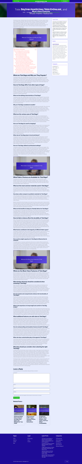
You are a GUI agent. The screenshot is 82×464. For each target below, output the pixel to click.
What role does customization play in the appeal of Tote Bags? (24, 71)
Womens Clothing (56, 73)
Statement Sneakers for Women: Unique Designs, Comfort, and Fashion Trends (47, 452)
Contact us (39, 2)
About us (43, 2)
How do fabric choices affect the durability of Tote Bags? (23, 62)
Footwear (54, 69)
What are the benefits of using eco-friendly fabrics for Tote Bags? (24, 61)
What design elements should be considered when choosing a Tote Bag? (25, 66)
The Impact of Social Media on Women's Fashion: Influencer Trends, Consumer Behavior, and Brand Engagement (60, 23)
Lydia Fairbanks (56, 44)
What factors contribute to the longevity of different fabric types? (24, 63)
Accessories (29, 12)
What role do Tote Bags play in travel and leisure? (22, 56)
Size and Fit (55, 70)
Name (14, 384)
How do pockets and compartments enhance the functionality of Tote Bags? (26, 67)
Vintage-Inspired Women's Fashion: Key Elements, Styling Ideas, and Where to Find (60, 29)
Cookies (29, 441)
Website (14, 391)
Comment (15, 372)
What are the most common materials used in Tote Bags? (23, 59)
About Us (15, 440)
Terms (29, 440)
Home (24, 12)
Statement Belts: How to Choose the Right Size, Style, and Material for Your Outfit (18, 420)
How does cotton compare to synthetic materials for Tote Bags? (24, 60)
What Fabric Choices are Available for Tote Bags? (22, 58)
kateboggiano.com (41, 1)
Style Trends (55, 72)
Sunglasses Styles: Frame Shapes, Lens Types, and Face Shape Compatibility (43, 420)
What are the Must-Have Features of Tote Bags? (22, 65)
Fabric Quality (55, 67)
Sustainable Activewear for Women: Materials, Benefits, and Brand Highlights (48, 444)
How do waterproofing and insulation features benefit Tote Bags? (24, 70)
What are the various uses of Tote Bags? (21, 54)
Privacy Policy (30, 438)
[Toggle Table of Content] (35, 49)
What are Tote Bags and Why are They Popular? (21, 50)
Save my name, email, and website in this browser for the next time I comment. (28, 395)
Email (14, 388)
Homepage (65, 1)
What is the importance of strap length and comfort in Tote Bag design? (25, 68)
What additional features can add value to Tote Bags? (22, 69)
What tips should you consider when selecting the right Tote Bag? (24, 72)
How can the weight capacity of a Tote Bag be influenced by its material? (25, 64)
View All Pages (16, 1)
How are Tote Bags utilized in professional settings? (23, 57)
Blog (14, 443)
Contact (14, 441)
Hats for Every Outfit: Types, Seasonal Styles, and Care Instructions (31, 419)
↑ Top (67, 461)
